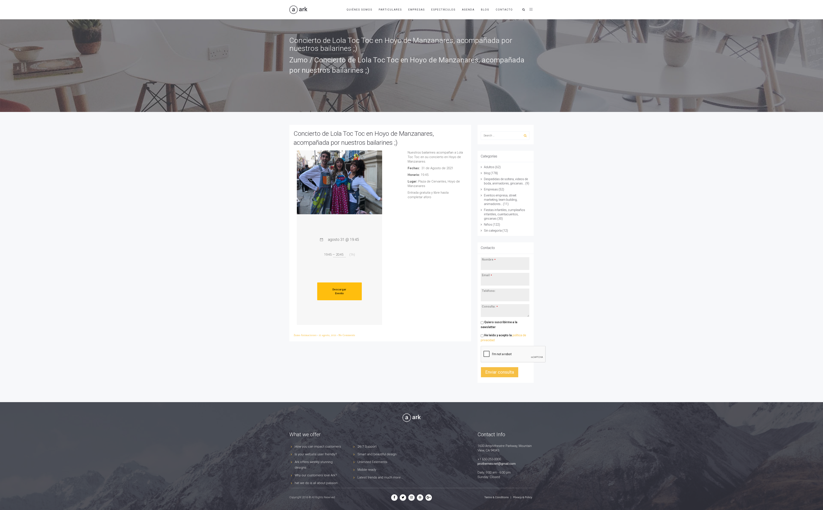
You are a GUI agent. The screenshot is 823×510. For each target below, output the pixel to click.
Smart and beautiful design (376, 454)
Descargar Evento (339, 291)
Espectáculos (443, 9)
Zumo (298, 60)
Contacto (504, 9)
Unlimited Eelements (372, 462)
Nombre (489, 259)
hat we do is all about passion (316, 483)
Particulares (390, 9)
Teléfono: (489, 291)
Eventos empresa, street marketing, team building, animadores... (500, 200)
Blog (485, 9)
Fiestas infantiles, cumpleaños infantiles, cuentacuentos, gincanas (504, 214)
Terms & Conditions (496, 497)
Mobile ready (366, 470)
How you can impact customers (318, 446)
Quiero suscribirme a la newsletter (499, 324)
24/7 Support (367, 446)
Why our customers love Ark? (316, 475)
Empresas (416, 9)
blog (487, 173)
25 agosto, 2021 (328, 335)
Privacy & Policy (522, 497)
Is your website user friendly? (316, 454)
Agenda (468, 9)
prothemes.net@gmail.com (497, 464)
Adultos (489, 167)
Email (487, 275)
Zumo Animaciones (305, 335)
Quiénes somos (359, 9)
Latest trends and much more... (380, 477)
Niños (488, 224)
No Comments (346, 335)
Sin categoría (493, 230)
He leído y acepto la (503, 337)
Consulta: (490, 306)
